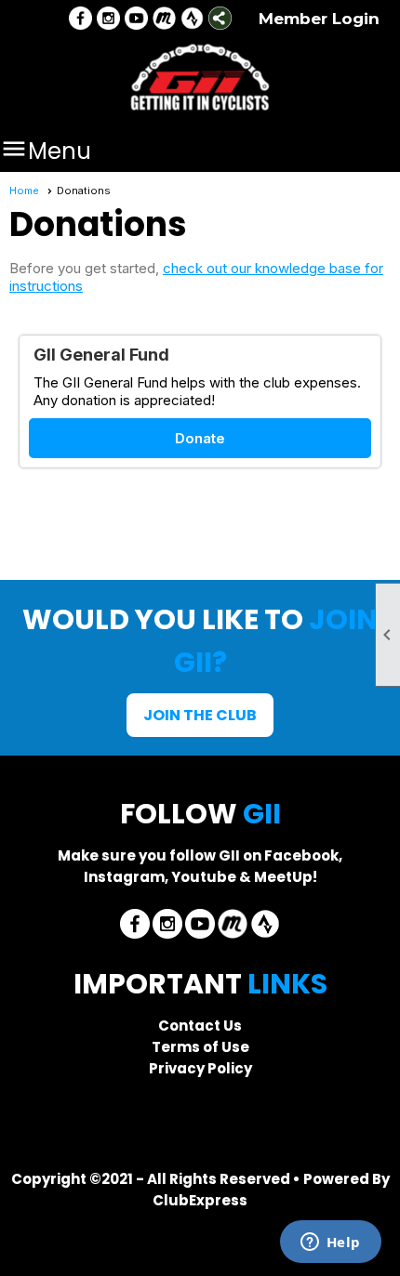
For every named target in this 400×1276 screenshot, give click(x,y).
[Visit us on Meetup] (164, 20)
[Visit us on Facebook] (80, 20)
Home (24, 190)
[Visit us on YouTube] (136, 20)
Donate (200, 438)
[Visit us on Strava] (192, 20)
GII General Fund (101, 354)
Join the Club (200, 715)
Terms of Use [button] (200, 1047)
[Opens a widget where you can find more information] (330, 1243)
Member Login (319, 18)
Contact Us (200, 1025)
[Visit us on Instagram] (108, 20)
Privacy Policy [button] (200, 1068)
